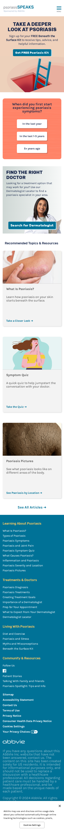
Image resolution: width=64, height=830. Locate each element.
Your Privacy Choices (16, 731)
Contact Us (10, 705)
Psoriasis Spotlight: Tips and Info (24, 686)
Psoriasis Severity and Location (23, 565)
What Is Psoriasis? (14, 530)
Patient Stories (12, 676)
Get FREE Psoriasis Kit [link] (32, 52)
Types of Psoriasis (14, 535)
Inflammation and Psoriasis (21, 560)
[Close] (60, 806)
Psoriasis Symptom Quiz (18, 550)
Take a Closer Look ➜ (19, 320)
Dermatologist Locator (17, 617)
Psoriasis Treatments (16, 592)
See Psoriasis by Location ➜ (24, 492)
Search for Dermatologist (32, 225)
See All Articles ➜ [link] (32, 507)
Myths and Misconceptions (20, 643)
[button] (59, 13)
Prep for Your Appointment (20, 607)
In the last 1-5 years (32, 136)
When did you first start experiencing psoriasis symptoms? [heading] (32, 108)
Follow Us (9, 665)
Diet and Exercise (14, 633)
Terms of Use (11, 710)
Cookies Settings (32, 825)
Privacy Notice (12, 715)
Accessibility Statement (18, 699)
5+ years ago (32, 148)
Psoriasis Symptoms (16, 540)
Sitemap (8, 694)
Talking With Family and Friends (23, 681)
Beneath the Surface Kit (18, 648)
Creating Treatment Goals (19, 597)
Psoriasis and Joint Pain (18, 545)
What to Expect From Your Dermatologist (29, 612)
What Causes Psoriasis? (18, 555)
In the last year (32, 123)
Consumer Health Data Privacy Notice (27, 721)
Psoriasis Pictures (14, 570)
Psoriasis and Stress (16, 638)
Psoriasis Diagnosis (15, 587)
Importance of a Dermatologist (22, 602)
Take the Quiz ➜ (16, 406)
